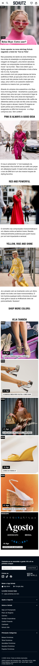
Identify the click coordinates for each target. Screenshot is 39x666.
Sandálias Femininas (8, 643)
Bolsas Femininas (7, 637)
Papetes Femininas (8, 649)
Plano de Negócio (7, 613)
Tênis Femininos (7, 640)
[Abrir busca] (7, 3)
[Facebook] (11, 576)
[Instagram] (3, 576)
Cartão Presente (7, 621)
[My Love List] (31, 3)
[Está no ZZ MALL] (32, 575)
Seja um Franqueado (8, 610)
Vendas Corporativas (8, 618)
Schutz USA (5, 627)
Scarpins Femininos (8, 646)
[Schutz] (19, 3)
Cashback (5, 624)
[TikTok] (7, 576)
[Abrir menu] (3, 3)
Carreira (4, 616)
